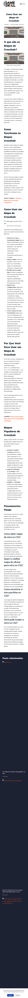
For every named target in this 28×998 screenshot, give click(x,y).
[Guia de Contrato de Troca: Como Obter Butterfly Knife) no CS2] (14, 834)
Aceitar (10, 995)
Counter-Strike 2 (14, 24)
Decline (17, 995)
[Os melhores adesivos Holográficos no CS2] (14, 715)
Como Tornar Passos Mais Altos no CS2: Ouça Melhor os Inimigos (14, 419)
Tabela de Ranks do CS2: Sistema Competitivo (12, 200)
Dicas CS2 (21, 24)
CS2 (16, 71)
